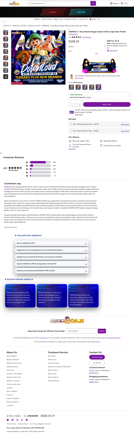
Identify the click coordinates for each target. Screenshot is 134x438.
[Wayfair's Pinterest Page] (12, 420)
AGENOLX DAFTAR (19, 26)
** (108, 110)
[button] (38, 57)
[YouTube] (27, 420)
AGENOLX (7, 26)
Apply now (113, 50)
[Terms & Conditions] (108, 48)
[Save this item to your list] (62, 31)
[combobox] (60, 3)
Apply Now (78, 115)
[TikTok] (22, 420)
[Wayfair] (14, 3)
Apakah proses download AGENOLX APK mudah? (36, 271)
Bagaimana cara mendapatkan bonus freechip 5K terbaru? (40, 250)
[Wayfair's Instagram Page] (17, 420)
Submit (101, 331)
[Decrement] (71, 105)
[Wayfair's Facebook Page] (8, 420)
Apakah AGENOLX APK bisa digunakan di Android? (36, 264)
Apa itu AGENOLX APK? (26, 243)
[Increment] (80, 105)
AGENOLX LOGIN (34, 26)
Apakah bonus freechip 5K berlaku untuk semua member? (39, 257)
